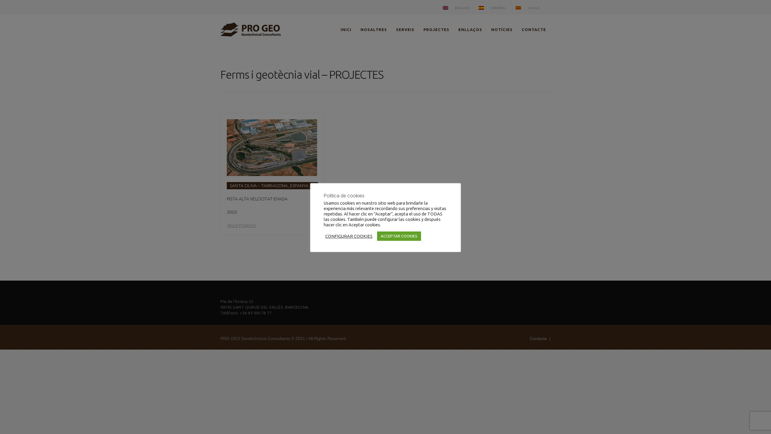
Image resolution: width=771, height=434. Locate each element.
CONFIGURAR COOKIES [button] (349, 236)
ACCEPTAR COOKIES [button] (399, 236)
